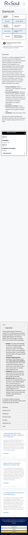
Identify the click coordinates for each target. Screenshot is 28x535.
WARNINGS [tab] (5, 413)
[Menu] (24, 4)
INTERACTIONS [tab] (6, 417)
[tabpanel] (14, 366)
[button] (14, 153)
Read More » (6, 453)
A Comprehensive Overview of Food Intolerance (13, 493)
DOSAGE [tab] (4, 420)
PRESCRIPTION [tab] (6, 423)
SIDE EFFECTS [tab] (6, 410)
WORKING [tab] (5, 407)
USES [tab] (4, 324)
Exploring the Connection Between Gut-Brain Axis (11, 464)
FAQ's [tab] (4, 426)
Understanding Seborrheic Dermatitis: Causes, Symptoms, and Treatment (14, 435)
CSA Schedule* (7, 153)
